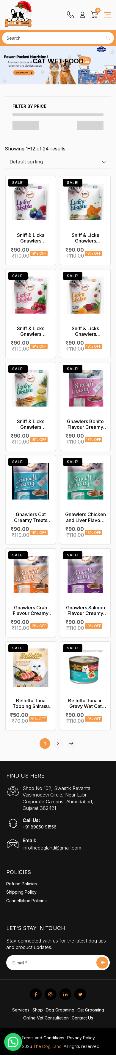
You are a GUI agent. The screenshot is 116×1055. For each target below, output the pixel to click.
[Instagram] (51, 994)
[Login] (82, 15)
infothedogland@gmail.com (52, 848)
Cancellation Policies (26, 900)
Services (20, 1009)
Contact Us (82, 1017)
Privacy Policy (81, 1037)
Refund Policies (21, 883)
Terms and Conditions (42, 1037)
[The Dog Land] (18, 17)
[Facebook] (36, 994)
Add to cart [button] (31, 236)
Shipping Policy (21, 892)
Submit (102, 963)
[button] (13, 1042)
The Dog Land (47, 1046)
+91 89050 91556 (40, 826)
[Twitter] (80, 994)
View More (30, 221)
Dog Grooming (60, 1009)
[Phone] (70, 15)
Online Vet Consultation (46, 1017)
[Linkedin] (65, 994)
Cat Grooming (90, 1009)
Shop (37, 1009)
